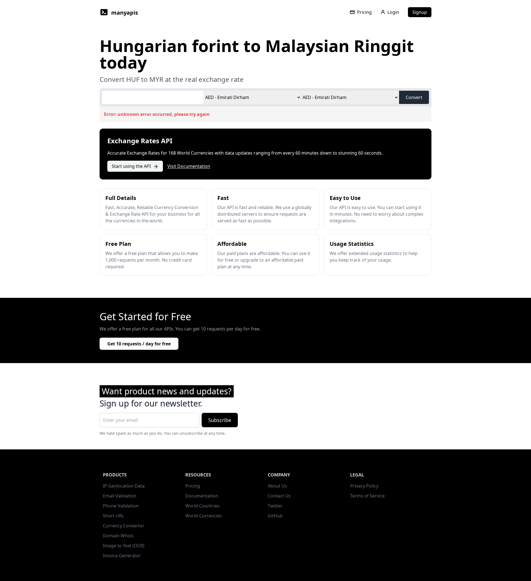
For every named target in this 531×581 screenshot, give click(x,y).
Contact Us (279, 496)
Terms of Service (367, 496)
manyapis (124, 12)
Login (393, 12)
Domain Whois (118, 536)
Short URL (113, 516)
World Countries (202, 506)
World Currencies (203, 516)
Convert (414, 97)
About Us (277, 486)
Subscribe (219, 420)
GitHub (275, 516)
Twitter (275, 506)
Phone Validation (121, 506)
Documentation (201, 496)
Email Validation (119, 496)
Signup (419, 12)
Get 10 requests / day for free (139, 344)
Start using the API (131, 166)
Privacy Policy (364, 486)
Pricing (364, 12)
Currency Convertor (123, 526)
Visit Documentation (188, 166)
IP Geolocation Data (124, 486)
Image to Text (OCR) (123, 546)
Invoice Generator (122, 556)
